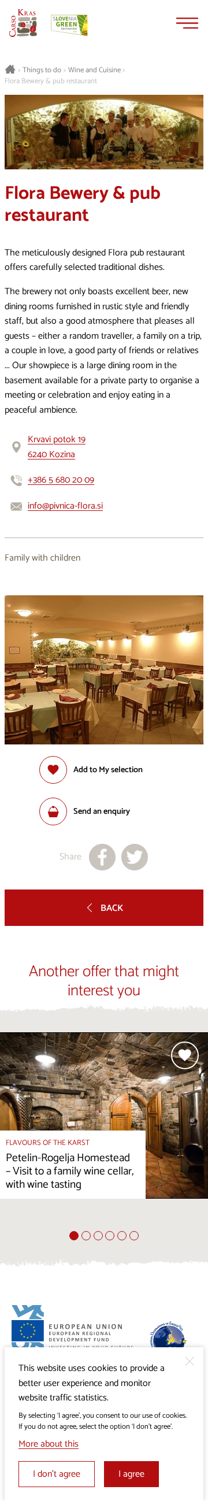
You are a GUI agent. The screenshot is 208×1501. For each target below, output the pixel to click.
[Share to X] (134, 857)
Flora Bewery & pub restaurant (51, 81)
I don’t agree (56, 1474)
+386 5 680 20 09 (61, 480)
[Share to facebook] (102, 857)
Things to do (42, 70)
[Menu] (187, 23)
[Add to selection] (185, 1055)
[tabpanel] (104, 1131)
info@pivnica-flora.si (65, 506)
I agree (131, 1474)
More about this (48, 1444)
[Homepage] (23, 23)
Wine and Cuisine (94, 70)
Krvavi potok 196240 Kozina (57, 447)
